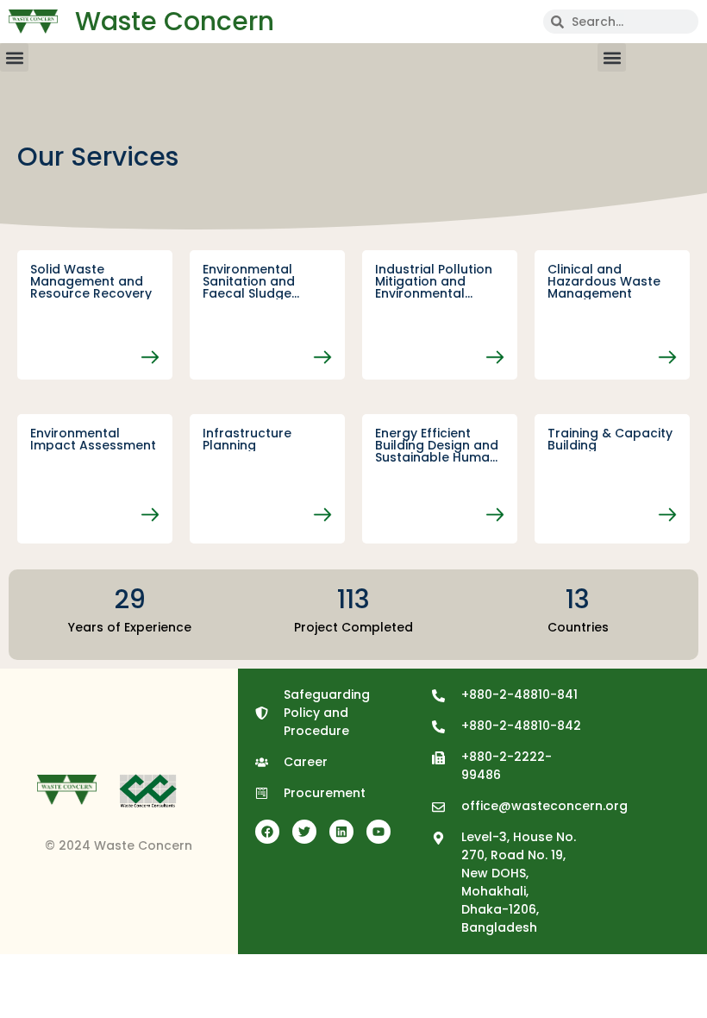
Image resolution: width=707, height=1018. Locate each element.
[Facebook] (267, 832)
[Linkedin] (341, 832)
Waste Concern (174, 21)
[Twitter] (304, 832)
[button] (14, 57)
